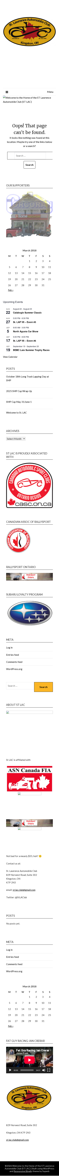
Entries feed (12, 654)
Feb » (10, 290)
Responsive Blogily (23, 1171)
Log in (9, 647)
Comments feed (14, 661)
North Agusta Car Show (25, 331)
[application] (29, 1060)
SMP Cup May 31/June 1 (19, 401)
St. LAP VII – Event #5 (24, 322)
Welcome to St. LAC (16, 412)
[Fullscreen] (48, 1070)
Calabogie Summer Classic (27, 312)
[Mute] (43, 1070)
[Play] (10, 1070)
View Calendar (10, 356)
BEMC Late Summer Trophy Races (31, 350)
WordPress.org (14, 669)
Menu (50, 91)
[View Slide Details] (29, 214)
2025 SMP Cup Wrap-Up (19, 391)
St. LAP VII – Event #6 (24, 340)
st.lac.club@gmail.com (24, 889)
